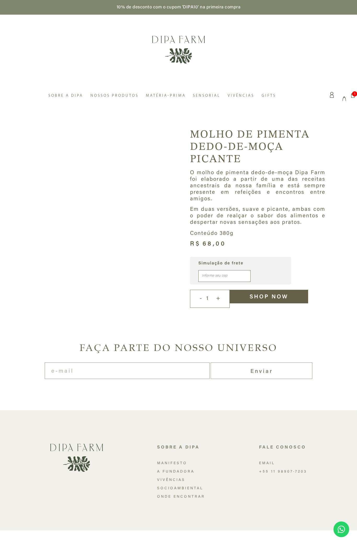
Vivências (241, 96)
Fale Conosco (282, 447)
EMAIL (267, 463)
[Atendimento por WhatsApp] (341, 529)
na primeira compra (220, 7)
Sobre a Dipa (65, 96)
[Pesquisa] (344, 95)
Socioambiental (180, 488)
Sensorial (206, 96)
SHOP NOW (269, 297)
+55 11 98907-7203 (283, 472)
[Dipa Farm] (178, 49)
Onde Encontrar (181, 497)
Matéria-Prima (166, 96)
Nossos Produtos (114, 96)
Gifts (269, 96)
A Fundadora (175, 472)
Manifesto (172, 463)
